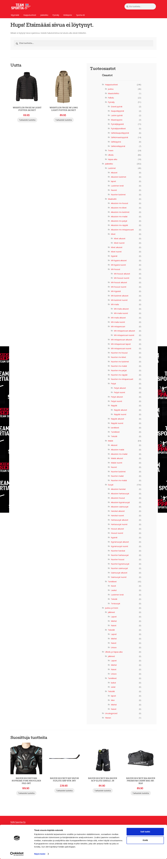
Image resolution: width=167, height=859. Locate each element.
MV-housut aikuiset (122, 273)
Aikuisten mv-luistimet (120, 212)
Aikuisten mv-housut (119, 203)
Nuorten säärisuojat (119, 568)
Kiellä (145, 840)
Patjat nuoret (119, 392)
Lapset (114, 616)
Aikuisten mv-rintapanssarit (122, 229)
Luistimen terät (117, 185)
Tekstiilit (111, 630)
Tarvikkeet (115, 432)
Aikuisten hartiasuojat (120, 493)
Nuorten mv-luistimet (120, 361)
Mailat (110, 441)
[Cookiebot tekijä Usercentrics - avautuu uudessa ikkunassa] (16, 854)
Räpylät (114, 405)
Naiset (113, 625)
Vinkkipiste (67, 15)
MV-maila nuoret (121, 313)
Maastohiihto (113, 93)
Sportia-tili (80, 15)
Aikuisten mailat (117, 449)
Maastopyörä (116, 120)
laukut (113, 682)
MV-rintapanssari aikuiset (124, 331)
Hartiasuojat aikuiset (119, 520)
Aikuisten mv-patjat (119, 221)
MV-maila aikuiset (121, 309)
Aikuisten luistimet (118, 177)
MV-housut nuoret (121, 278)
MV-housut (115, 269)
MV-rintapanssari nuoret (124, 335)
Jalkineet (111, 612)
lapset (113, 181)
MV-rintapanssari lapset (121, 344)
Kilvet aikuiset (119, 238)
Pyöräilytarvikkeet (118, 128)
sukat (113, 687)
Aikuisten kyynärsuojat (120, 502)
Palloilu (111, 97)
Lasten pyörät (117, 115)
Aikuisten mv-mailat (119, 216)
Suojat (110, 484)
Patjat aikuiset (120, 388)
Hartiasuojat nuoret (119, 524)
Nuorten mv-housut (119, 353)
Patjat (113, 383)
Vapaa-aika (112, 159)
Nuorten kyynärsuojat (120, 564)
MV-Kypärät (116, 291)
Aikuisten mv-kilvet (119, 207)
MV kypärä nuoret (118, 265)
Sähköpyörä (116, 142)
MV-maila (115, 304)
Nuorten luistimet (118, 194)
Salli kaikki (145, 832)
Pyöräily (55, 15)
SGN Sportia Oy (18, 822)
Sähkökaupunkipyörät (120, 133)
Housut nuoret (117, 533)
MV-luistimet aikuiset (119, 295)
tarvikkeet (115, 427)
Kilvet (113, 234)
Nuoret (114, 190)
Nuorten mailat (117, 476)
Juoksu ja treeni (111, 608)
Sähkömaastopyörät (119, 137)
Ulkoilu (111, 155)
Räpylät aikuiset (120, 410)
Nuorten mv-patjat (119, 370)
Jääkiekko (44, 15)
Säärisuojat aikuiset (119, 572)
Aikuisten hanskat (118, 489)
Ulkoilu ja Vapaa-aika (114, 652)
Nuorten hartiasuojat (120, 555)
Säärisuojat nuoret (119, 577)
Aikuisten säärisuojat (119, 506)
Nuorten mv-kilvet (118, 357)
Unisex (114, 647)
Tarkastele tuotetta (27, 120)
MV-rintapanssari (118, 326)
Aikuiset (114, 172)
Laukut (114, 590)
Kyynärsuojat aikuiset (120, 542)
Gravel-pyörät (116, 106)
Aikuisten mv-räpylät (119, 225)
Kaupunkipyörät (117, 111)
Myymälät (15, 15)
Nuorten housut (117, 559)
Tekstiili (114, 436)
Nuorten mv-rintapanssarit (122, 379)
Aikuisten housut (118, 498)
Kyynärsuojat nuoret (119, 546)
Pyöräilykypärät (117, 124)
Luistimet (112, 168)
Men (113, 700)
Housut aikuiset (117, 529)
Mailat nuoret (116, 462)
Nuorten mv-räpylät (119, 375)
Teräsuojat (115, 603)
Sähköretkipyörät (118, 146)
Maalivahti (112, 199)
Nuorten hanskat (118, 550)
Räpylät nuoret (120, 414)
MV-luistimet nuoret (119, 300)
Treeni (110, 150)
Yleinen (108, 718)
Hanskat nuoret (117, 515)
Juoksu (111, 89)
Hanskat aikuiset (118, 511)
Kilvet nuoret (119, 243)
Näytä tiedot (39, 854)
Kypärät (114, 256)
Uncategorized (111, 713)
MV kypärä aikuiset (119, 260)
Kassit (113, 586)
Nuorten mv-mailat (119, 366)
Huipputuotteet (29, 15)
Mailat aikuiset (117, 458)
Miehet (114, 621)
